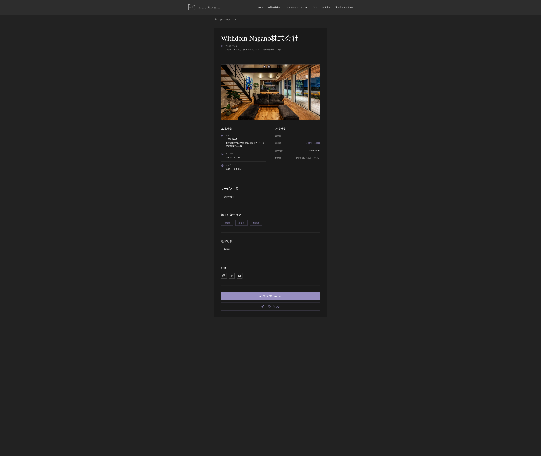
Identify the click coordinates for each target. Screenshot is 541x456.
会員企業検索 (274, 7)
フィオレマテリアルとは (296, 7)
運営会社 (326, 7)
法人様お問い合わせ (344, 7)
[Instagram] (224, 276)
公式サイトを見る (234, 168)
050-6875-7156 (233, 157)
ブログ (315, 7)
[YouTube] (239, 276)
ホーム (260, 7)
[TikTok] (232, 276)
